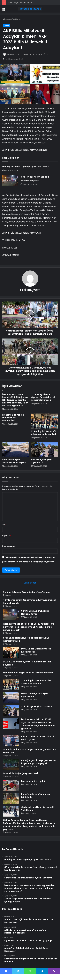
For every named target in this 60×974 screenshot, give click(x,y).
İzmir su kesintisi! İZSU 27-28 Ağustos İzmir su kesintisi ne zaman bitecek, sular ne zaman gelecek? (38, 724)
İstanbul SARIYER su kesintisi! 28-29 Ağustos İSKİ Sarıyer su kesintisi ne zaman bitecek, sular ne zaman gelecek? (15, 400)
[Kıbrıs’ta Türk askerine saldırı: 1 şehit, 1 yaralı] (11, 740)
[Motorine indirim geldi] (11, 785)
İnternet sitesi (8, 546)
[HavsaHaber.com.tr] (30, 8)
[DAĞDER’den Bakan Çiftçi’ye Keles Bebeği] (11, 652)
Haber (18, 19)
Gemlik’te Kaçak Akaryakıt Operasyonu (14, 461)
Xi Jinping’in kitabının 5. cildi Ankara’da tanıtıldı (43, 433)
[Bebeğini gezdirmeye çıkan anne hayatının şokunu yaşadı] (11, 764)
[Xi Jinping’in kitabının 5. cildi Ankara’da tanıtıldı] (44, 421)
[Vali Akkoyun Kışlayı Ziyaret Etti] (44, 449)
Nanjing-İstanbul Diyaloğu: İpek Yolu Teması (25, 166)
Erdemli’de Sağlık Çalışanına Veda (21, 773)
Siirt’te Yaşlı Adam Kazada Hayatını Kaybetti (26, 2)
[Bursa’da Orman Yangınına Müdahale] (11, 798)
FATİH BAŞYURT (13, 54)
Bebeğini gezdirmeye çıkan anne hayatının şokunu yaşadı (38, 762)
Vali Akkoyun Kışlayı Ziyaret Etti (41, 461)
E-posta (6, 535)
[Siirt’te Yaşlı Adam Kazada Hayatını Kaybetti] (10, 180)
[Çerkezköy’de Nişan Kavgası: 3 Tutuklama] (11, 811)
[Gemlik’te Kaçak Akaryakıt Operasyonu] (15, 449)
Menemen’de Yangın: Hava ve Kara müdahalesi (13, 417)
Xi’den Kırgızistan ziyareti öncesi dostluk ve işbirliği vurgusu (43, 397)
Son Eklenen (30, 582)
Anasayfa (9, 19)
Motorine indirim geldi (33, 781)
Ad (4, 524)
